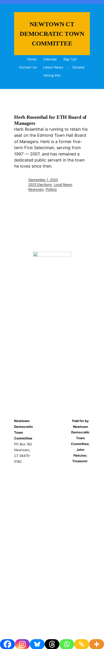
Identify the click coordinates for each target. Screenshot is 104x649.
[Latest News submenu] (68, 67)
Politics (51, 189)
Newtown (36, 189)
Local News (63, 184)
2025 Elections (40, 184)
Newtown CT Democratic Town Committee (52, 33)
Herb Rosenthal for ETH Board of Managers (50, 120)
